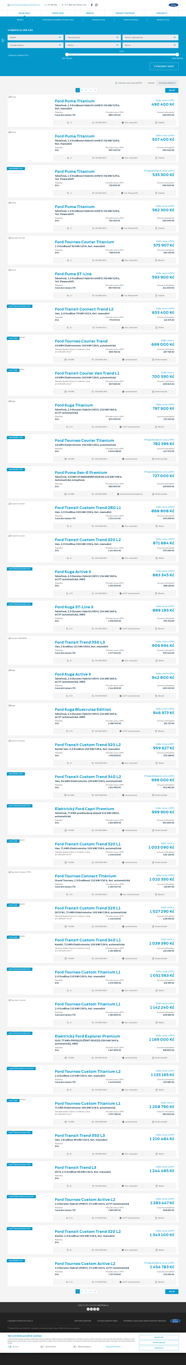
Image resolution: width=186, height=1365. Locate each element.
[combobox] (36, 37)
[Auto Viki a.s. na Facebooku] (92, 5)
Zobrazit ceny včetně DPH (130, 83)
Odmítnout (159, 1348)
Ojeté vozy (58, 13)
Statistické (50, 1346)
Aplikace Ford (163, 19)
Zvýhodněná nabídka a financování (58, 19)
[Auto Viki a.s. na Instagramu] (97, 5)
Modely (20, 19)
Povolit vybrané (159, 1343)
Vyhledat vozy (164, 66)
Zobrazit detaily (113, 1346)
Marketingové (84, 1346)
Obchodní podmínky (82, 1321)
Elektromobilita (131, 19)
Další (172, 90)
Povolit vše (159, 1337)
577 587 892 (52, 5)
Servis (90, 13)
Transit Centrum (125, 13)
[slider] (67, 54)
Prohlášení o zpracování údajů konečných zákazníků (144, 1321)
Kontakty (162, 13)
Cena (121, 51)
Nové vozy (24, 13)
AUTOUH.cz (103, 1305)
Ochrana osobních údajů (107, 1321)
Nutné (15, 1346)
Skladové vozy (98, 19)
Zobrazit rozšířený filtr (18, 55)
